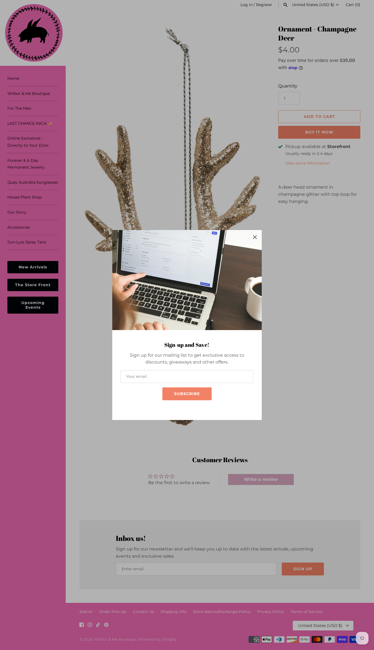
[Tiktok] (190, 408)
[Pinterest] (198, 408)
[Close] (255, 237)
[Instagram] (181, 408)
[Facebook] (173, 408)
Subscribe (187, 393)
